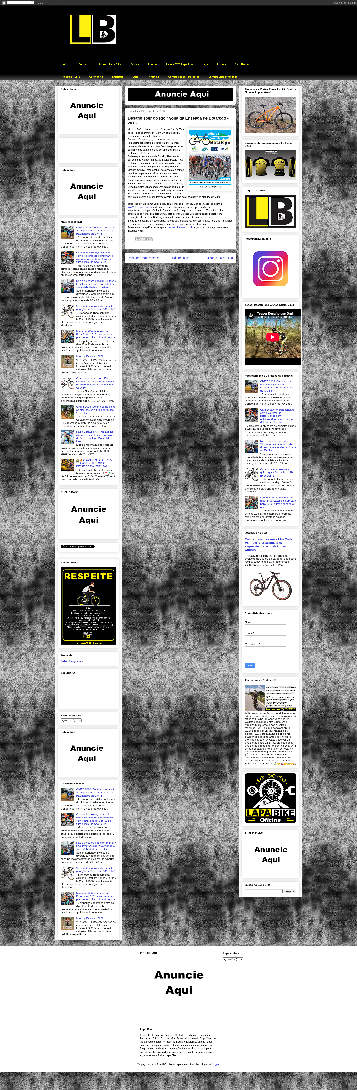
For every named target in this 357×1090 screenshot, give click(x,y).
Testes (135, 64)
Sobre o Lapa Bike (109, 64)
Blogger (215, 1064)
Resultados (242, 64)
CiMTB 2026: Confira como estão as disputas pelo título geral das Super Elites (95, 409)
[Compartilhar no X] (144, 239)
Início (65, 64)
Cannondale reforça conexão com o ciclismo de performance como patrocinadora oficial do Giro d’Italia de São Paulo (94, 257)
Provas (221, 64)
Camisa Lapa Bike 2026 (222, 76)
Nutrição (117, 76)
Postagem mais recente (143, 257)
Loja (205, 64)
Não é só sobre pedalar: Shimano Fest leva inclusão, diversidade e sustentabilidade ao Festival (96, 284)
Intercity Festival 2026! (89, 356)
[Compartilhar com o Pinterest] (151, 239)
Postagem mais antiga (218, 257)
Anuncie (154, 76)
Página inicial (181, 257)
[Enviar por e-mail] (137, 239)
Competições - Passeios (183, 76)
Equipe (152, 64)
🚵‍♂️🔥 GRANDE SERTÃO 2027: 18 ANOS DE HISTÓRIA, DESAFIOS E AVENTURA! (94, 463)
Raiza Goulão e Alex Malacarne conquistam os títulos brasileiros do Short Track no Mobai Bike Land (95, 436)
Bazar (136, 76)
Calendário (96, 76)
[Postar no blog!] (140, 239)
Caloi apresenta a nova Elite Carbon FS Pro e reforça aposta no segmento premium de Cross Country (95, 383)
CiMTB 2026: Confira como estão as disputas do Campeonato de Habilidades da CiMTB (95, 230)
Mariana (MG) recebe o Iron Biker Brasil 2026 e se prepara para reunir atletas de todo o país (95, 334)
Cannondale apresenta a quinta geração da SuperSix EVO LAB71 (96, 307)
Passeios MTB (71, 76)
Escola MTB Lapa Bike (180, 64)
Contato (83, 64)
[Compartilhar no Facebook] (147, 239)
